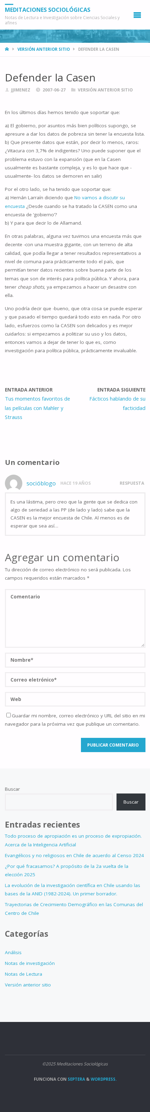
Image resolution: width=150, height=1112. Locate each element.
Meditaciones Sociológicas (47, 10)
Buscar (12, 789)
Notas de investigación (30, 963)
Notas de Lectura (23, 974)
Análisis (13, 952)
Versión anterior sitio (43, 49)
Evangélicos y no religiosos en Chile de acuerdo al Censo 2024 (74, 855)
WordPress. (104, 1079)
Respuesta (132, 483)
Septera (76, 1079)
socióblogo (41, 483)
